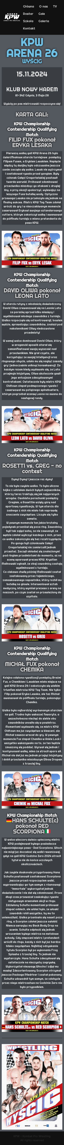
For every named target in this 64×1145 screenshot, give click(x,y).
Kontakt (29, 28)
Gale (41, 14)
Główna (28, 6)
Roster (28, 14)
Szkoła (28, 21)
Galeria (43, 21)
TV (55, 6)
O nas (43, 6)
